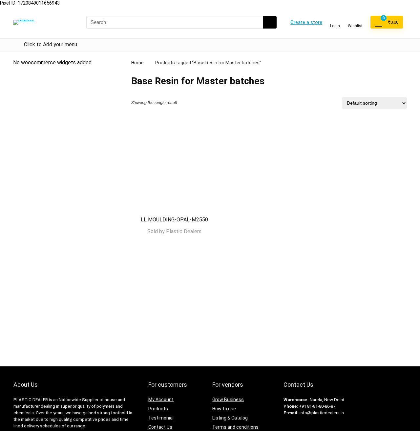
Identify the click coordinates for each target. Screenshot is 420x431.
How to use (224, 408)
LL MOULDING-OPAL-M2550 (174, 219)
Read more (174, 244)
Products (158, 408)
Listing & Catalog (230, 418)
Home (137, 62)
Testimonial (161, 418)
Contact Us (160, 427)
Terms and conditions (235, 427)
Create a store (306, 22)
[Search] (270, 22)
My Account (161, 399)
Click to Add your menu (50, 44)
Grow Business (228, 399)
